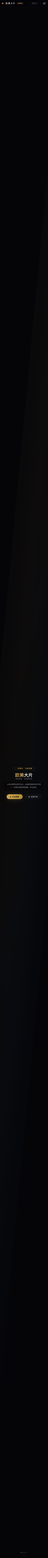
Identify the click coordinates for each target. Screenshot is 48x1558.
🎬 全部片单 (33, 797)
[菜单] (44, 3)
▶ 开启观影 (14, 797)
